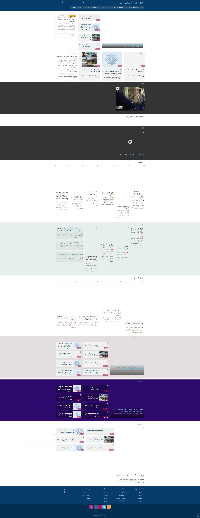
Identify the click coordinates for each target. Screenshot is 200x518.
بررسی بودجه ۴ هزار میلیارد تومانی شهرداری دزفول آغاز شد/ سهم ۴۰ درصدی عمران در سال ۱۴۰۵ (137, 231)
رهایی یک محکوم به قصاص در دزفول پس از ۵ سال (85, 17)
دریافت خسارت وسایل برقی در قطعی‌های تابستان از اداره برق (70, 255)
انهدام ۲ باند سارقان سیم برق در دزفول (68, 74)
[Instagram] (91, 507)
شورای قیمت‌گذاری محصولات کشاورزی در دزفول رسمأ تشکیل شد (107, 245)
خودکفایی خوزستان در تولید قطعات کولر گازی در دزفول (122, 248)
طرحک (96, 515)
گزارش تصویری (86, 495)
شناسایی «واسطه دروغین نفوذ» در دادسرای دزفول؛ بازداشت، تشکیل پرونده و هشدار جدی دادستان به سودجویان (85, 27)
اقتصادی (105, 495)
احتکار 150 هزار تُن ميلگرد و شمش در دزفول (72, 243)
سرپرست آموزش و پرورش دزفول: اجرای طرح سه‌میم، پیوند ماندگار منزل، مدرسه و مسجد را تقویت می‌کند (133, 323)
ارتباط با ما (75, 7)
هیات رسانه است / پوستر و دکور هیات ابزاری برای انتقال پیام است (92, 194)
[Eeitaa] (109, 507)
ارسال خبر (86, 7)
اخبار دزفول (127, 7)
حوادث (80, 366)
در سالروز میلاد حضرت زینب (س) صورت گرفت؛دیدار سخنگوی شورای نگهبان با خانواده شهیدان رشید (138, 195)
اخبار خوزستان (120, 7)
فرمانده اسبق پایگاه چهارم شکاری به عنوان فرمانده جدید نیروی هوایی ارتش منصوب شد (128, 367)
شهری (98, 40)
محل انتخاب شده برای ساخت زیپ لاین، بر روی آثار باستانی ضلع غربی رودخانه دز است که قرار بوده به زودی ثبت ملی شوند (62, 196)
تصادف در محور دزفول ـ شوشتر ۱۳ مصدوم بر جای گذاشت (67, 77)
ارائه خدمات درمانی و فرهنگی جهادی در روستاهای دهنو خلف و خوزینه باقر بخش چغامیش (66, 318)
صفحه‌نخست (140, 492)
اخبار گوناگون (122, 501)
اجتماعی (97, 20)
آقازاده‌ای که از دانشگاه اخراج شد (123, 207)
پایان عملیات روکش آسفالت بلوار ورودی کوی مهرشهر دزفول (85, 37)
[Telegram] (104, 507)
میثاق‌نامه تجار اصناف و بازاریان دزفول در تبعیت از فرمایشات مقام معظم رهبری (91, 258)
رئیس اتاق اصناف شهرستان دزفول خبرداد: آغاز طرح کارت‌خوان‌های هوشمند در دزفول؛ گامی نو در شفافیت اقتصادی (70, 230)
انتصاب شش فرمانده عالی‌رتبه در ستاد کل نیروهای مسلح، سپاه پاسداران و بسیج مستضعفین (123, 45)
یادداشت (113, 7)
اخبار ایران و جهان (135, 7)
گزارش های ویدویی (94, 7)
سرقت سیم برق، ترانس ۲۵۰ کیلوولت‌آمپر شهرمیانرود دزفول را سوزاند (65, 372)
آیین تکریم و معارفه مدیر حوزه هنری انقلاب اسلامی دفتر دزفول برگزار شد (92, 372)
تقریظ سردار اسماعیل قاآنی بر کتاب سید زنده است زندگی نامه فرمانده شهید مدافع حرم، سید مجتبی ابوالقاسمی (111, 313)
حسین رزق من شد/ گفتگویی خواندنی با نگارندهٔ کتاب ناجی (77, 197)
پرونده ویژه (103, 7)
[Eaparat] (100, 507)
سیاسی (106, 501)
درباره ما (81, 7)
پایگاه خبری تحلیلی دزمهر (131, 3)
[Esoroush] (96, 507)
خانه (142, 7)
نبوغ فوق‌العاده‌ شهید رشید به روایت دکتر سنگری (108, 193)
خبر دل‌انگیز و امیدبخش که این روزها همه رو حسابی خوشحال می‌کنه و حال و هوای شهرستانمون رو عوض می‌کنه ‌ (88, 318)
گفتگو (108, 7)
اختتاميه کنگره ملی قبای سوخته (136, 109)
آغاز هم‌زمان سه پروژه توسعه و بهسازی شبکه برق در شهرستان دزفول (85, 46)
